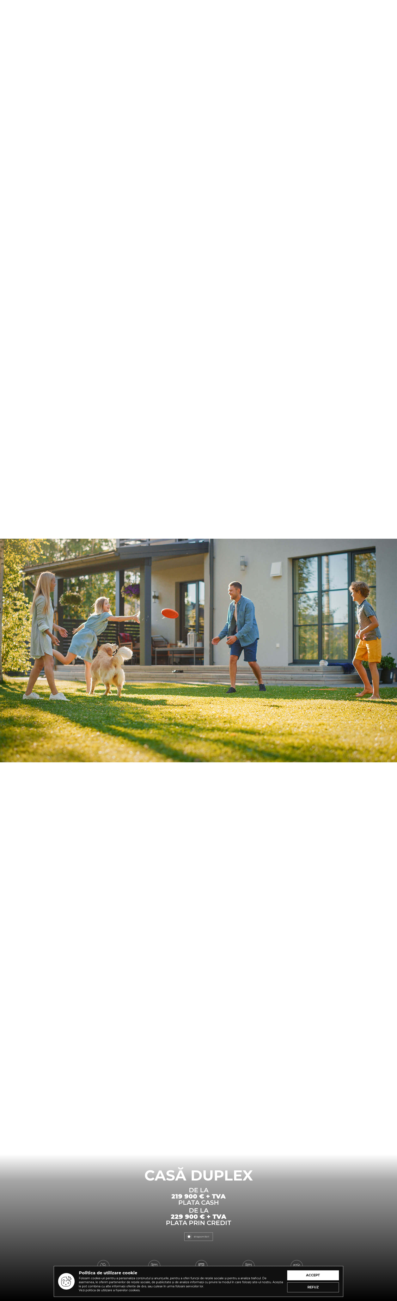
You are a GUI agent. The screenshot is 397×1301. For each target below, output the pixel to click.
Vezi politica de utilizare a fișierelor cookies (109, 1290)
